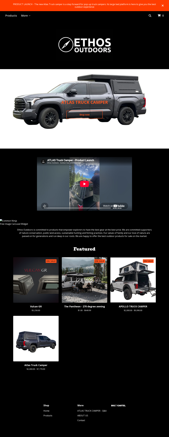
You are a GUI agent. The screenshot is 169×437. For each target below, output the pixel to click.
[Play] (40, 208)
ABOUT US (82, 415)
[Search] (150, 15)
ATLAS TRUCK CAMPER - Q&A (92, 410)
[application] (84, 184)
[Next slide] (164, 107)
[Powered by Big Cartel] (118, 405)
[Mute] (124, 208)
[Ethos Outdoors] (84, 45)
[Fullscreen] (128, 208)
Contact (81, 420)
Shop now (84, 114)
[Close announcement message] (163, 5)
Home (46, 410)
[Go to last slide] (4, 107)
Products (11, 15)
